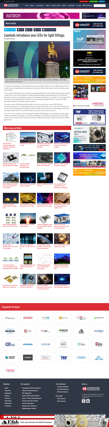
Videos (48, 5)
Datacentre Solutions (29, 406)
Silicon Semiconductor (30, 390)
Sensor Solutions (28, 403)
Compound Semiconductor (31, 388)
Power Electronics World (30, 395)
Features (8, 390)
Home (27, 5)
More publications (84, 1)
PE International (62, 392)
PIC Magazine (27, 393)
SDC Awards (61, 401)
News (32, 5)
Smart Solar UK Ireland (30, 401)
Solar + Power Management (31, 398)
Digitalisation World (29, 408)
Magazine (40, 5)
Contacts (8, 406)
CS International (62, 387)
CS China (78, 5)
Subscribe (71, 5)
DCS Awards (61, 398)
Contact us (102, 1)
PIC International (63, 389)
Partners (8, 398)
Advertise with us (93, 1)
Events (64, 5)
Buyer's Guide (56, 5)
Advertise (8, 401)
